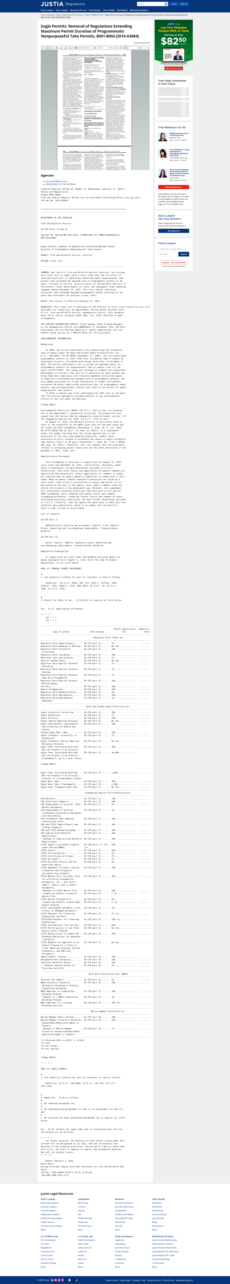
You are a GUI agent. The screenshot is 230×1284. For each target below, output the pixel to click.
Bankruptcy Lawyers (50, 1203)
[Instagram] (62, 1280)
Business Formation (124, 1203)
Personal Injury (85, 1226)
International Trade (124, 1218)
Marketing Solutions (139, 10)
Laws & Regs (109, 10)
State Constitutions (86, 1240)
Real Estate (120, 1222)
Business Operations (124, 1206)
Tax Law (118, 1226)
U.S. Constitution (48, 1240)
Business (119, 1199)
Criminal (81, 1206)
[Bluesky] (69, 1280)
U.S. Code (45, 1244)
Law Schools (95, 10)
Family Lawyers (47, 1222)
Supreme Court (48, 1251)
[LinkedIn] (52, 1280)
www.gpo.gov (132, 197)
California (82, 1251)
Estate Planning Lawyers (52, 1218)
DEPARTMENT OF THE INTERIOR (60, 184)
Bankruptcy (83, 1203)
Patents (118, 1255)
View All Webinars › (173, 187)
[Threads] (66, 1280)
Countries (119, 1263)
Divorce (81, 1210)
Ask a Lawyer (62, 10)
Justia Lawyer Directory (162, 1244)
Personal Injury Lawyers (51, 1226)
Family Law (83, 1222)
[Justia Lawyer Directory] (76, 1280)
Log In (174, 4)
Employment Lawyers (50, 1214)
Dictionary (156, 1203)
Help (143, 1280)
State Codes (83, 1244)
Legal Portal (125, 1280)
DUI (79, 1214)
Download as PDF (142, 43)
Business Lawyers (49, 1206)
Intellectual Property (124, 1214)
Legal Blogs (120, 1244)
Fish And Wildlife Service (94, 15)
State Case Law (84, 1247)
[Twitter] (73, 1280)
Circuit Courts (47, 1255)
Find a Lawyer (47, 10)
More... (44, 1229)
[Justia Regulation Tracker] (52, 4)
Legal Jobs (119, 1240)
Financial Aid (157, 1210)
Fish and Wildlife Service (56, 181)
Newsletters (122, 10)
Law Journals (158, 1218)
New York (82, 1259)
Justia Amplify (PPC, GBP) (163, 1255)
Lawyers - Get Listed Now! (174, 262)
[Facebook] (59, 1280)
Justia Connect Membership (164, 1240)
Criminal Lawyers (48, 1210)
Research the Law (78, 10)
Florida (81, 1255)
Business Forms (122, 1247)
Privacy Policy (168, 1280)
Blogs (154, 1222)
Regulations (46, 1247)
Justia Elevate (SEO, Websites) (165, 1251)
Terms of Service (154, 1280)
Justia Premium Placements (164, 1247)
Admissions (157, 1206)
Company (136, 1280)
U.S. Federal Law (49, 1236)
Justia (43, 15)
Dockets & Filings (48, 1263)
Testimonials (158, 1263)
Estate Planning (85, 1218)
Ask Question (174, 231)
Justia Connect (112, 1280)
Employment (120, 1210)
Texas (80, 1263)
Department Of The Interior (73, 15)
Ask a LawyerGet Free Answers (169, 217)
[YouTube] (55, 1280)
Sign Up (184, 4)
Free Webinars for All (171, 127)
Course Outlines (159, 1214)
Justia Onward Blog (160, 1259)
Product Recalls (122, 1251)
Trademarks (120, 1259)
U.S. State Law (85, 1236)
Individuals (83, 1199)
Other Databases (124, 1236)
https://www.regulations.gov (128, 307)
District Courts (47, 1259)
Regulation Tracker (54, 15)
